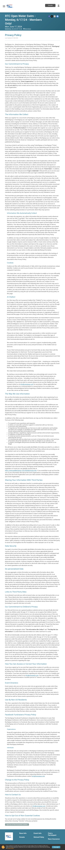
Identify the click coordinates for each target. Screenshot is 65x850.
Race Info (22, 833)
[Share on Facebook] (49, 16)
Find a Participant (52, 834)
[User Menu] (58, 5)
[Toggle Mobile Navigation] (4, 6)
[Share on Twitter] (52, 16)
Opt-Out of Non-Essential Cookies (17, 824)
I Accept (56, 847)
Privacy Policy (11, 848)
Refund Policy (39, 837)
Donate (50, 5)
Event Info (37, 833)
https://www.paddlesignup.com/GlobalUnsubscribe (21, 470)
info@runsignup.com (26, 384)
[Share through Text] (57, 16)
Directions (28, 29)
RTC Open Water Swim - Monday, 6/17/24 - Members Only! (23, 19)
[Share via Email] (55, 16)
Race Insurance (54, 839)
